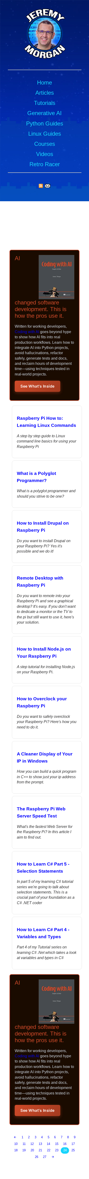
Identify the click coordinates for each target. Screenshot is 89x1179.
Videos (44, 154)
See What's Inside (37, 386)
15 (56, 1144)
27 (44, 1157)
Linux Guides (44, 133)
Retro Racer (44, 164)
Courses (44, 144)
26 (36, 1157)
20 (32, 1150)
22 (48, 1150)
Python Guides (44, 123)
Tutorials (44, 103)
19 (24, 1150)
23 (56, 1150)
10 (16, 1144)
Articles (44, 92)
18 (16, 1150)
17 (73, 1144)
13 (40, 1144)
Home (44, 82)
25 (73, 1150)
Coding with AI (27, 332)
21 (40, 1150)
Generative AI (44, 113)
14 (48, 1144)
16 (64, 1144)
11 (24, 1144)
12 (32, 1144)
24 (65, 1150)
